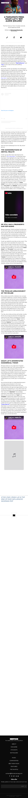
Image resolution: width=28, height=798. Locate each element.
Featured (14, 766)
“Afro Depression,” (11, 156)
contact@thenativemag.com (14, 773)
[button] (14, 10)
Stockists (14, 750)
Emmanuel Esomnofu (17, 30)
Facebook (9, 776)
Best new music (14, 763)
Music (14, 757)
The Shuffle (14, 769)
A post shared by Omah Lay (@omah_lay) (14, 128)
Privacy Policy (12, 796)
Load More (14, 729)
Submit (22, 786)
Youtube (18, 776)
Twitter (14, 776)
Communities (14, 760)
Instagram (12, 776)
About (14, 744)
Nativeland (14, 753)
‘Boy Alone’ (4, 78)
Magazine (14, 747)
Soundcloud (16, 776)
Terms (17, 796)
